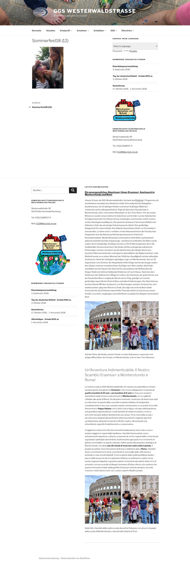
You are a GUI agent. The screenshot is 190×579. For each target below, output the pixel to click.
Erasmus (139, 200)
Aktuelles (50, 30)
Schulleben (99, 30)
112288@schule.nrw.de (127, 152)
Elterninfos (127, 30)
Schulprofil (65, 30)
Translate (133, 51)
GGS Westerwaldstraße (94, 11)
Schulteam (82, 30)
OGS (113, 30)
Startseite (36, 30)
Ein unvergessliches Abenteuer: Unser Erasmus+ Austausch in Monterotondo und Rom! (120, 193)
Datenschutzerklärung (49, 558)
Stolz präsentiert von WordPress (75, 558)
